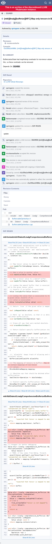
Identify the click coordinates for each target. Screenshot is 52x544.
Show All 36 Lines (29, 538)
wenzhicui (39, 95)
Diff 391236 (36, 126)
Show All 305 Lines (29, 243)
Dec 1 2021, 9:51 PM (13, 91)
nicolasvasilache (13, 43)
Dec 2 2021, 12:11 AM (13, 142)
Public (18, 23)
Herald (8, 95)
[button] (50, 3)
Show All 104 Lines (28, 391)
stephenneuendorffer (42, 114)
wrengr (46, 95)
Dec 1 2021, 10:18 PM (13, 121)
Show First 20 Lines (15, 243)
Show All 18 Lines (29, 466)
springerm (15, 28)
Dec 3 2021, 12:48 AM (13, 156)
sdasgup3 (30, 95)
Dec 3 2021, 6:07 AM (13, 169)
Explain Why (21, 176)
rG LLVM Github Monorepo (13, 82)
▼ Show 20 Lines (43, 243)
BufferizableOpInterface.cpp (22, 225)
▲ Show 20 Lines (14, 391)
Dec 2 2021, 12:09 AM (13, 129)
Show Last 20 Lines (42, 391)
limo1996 (29, 114)
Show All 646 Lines (29, 402)
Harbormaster (11, 119)
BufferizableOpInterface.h (21, 219)
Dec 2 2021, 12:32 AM (13, 149)
